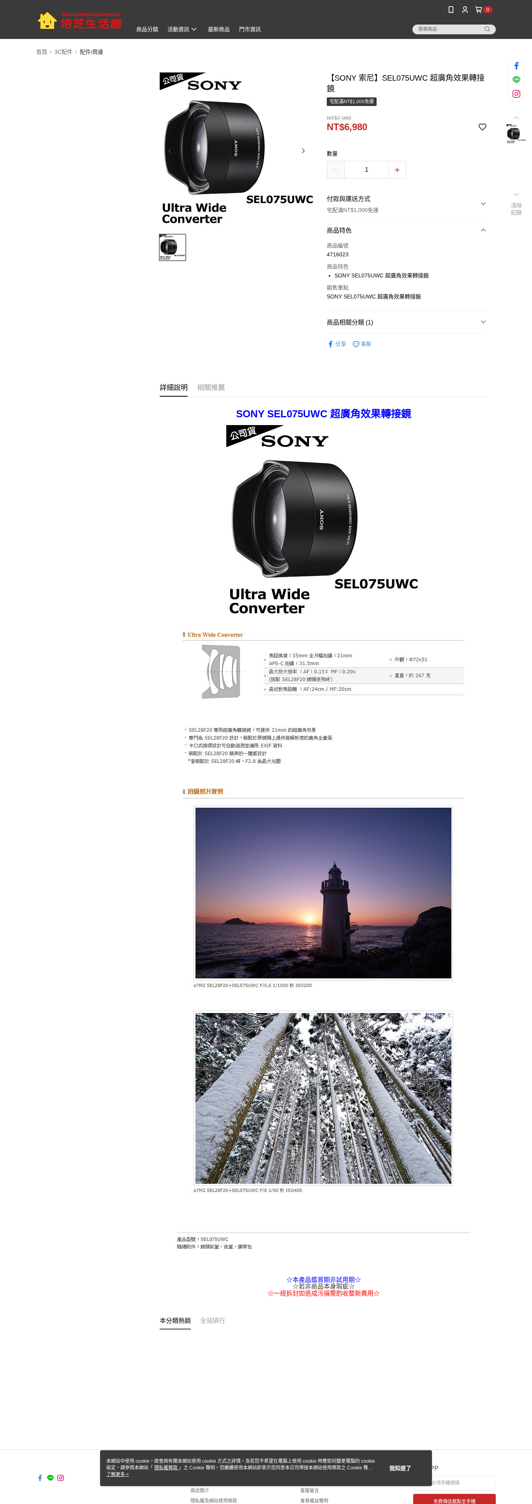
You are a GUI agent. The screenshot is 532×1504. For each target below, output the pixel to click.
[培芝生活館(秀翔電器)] (79, 20)
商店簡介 (199, 1490)
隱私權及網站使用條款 (213, 1501)
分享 (340, 344)
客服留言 (309, 1490)
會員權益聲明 (314, 1501)
